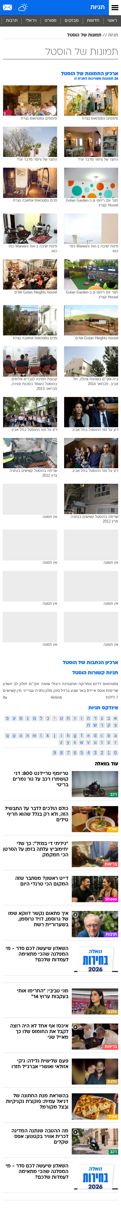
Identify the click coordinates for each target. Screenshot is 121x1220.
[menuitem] (93, 21)
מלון (48, 690)
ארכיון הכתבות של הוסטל (90, 662)
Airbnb (56, 697)
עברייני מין (25, 690)
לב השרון (10, 683)
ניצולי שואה (50, 683)
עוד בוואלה (106, 764)
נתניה (39, 690)
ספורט (51, 21)
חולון (23, 683)
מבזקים (72, 21)
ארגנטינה (69, 683)
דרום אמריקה (90, 683)
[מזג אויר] (23, 7)
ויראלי (31, 21)
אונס (101, 690)
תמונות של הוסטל (84, 35)
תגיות (97, 7)
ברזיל (65, 690)
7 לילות (112, 697)
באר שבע (78, 690)
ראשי (112, 21)
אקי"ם (34, 683)
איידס (91, 690)
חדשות (93, 21)
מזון (56, 690)
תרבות (11, 21)
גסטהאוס (110, 683)
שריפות (112, 690)
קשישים (9, 690)
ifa (5, 697)
